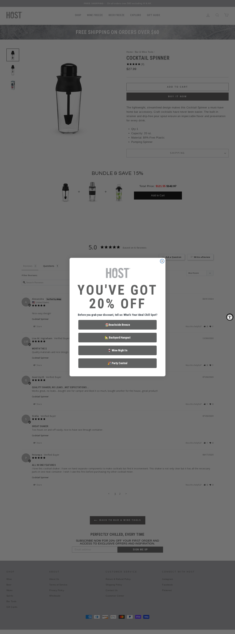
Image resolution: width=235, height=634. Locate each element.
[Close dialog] (162, 261)
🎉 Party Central (117, 363)
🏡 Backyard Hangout (117, 337)
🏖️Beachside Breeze (117, 324)
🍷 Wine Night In (117, 350)
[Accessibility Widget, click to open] (229, 317)
